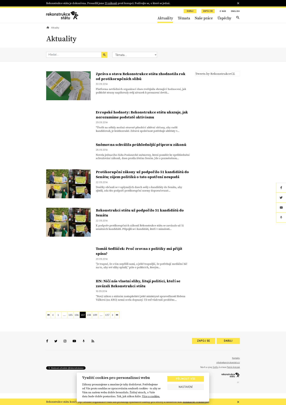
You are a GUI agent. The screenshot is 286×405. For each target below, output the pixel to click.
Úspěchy (224, 18)
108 (89, 315)
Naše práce (204, 18)
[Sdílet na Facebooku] (281, 188)
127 (107, 315)
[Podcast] (281, 217)
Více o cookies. (151, 396)
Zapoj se (208, 11)
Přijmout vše (185, 379)
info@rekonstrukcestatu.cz (228, 363)
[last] (117, 315)
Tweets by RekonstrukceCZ (215, 73)
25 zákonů (111, 3)
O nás (223, 11)
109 (95, 315)
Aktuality (165, 18)
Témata (184, 18)
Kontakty (236, 358)
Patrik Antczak (233, 367)
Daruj (190, 11)
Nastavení (186, 387)
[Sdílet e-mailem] (281, 208)
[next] (112, 315)
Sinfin (215, 367)
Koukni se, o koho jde (196, 402)
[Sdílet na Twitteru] (281, 198)
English (235, 11)
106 (77, 315)
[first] (48, 315)
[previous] (53, 315)
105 (70, 315)
